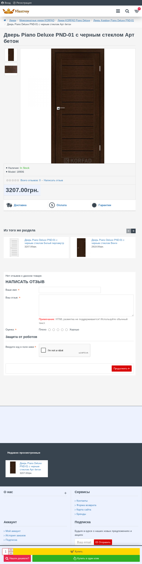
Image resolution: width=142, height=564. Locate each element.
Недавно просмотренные (23, 452)
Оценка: (10, 329)
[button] (128, 231)
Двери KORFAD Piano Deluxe (74, 20)
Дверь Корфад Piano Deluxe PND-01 (113, 20)
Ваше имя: (11, 289)
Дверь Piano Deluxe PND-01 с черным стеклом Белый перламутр (44, 242)
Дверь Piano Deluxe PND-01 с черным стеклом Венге (108, 242)
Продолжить (120, 368)
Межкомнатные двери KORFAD (36, 20)
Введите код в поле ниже (20, 347)
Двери (12, 20)
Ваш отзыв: (12, 297)
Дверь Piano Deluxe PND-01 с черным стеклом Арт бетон (31, 466)
